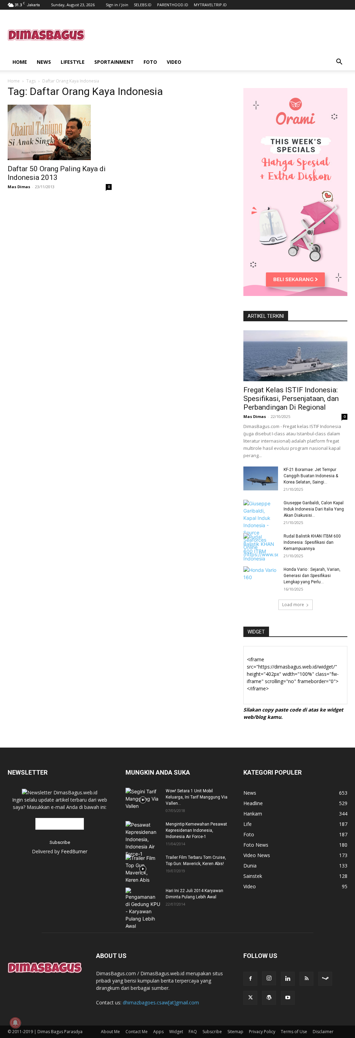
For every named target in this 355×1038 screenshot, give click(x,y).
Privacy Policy (262, 1032)
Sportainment (114, 62)
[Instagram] (269, 978)
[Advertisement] (221, 35)
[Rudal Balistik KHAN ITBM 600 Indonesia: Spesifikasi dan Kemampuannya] (260, 547)
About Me (110, 1032)
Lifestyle (73, 62)
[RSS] (306, 979)
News (44, 62)
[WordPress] (269, 998)
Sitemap (235, 1032)
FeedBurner (74, 851)
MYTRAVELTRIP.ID (210, 4)
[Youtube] (288, 998)
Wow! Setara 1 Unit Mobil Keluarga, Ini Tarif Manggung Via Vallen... (196, 797)
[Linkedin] (288, 979)
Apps (158, 1032)
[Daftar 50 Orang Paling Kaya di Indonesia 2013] (60, 132)
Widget (176, 1032)
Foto (150, 62)
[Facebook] (250, 979)
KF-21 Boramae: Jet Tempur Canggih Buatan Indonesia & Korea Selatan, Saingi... (311, 476)
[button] (339, 62)
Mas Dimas (19, 186)
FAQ (193, 1032)
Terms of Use (294, 1032)
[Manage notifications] (15, 1022)
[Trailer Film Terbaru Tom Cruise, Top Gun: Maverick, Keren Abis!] (142, 868)
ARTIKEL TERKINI (266, 316)
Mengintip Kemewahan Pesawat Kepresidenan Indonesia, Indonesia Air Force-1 (196, 830)
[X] (250, 998)
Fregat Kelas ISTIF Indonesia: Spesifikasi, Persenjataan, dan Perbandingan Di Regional (291, 398)
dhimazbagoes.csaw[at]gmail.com (161, 1002)
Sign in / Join (117, 4)
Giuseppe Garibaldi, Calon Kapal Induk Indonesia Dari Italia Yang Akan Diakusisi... (314, 509)
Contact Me (136, 1032)
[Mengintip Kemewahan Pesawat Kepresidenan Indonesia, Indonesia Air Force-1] (142, 839)
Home (19, 62)
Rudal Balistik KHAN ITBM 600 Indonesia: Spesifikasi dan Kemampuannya (312, 542)
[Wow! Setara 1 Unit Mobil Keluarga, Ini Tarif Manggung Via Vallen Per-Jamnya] (142, 800)
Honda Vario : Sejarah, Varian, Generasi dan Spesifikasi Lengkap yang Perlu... (312, 575)
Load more (293, 605)
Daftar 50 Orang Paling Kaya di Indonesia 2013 (57, 173)
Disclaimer (323, 1032)
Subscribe (212, 1032)
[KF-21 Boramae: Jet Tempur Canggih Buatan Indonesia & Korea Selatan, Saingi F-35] (260, 478)
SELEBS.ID (142, 4)
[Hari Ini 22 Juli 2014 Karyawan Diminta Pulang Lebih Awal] (142, 909)
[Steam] (325, 979)
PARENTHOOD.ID (172, 4)
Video (174, 62)
